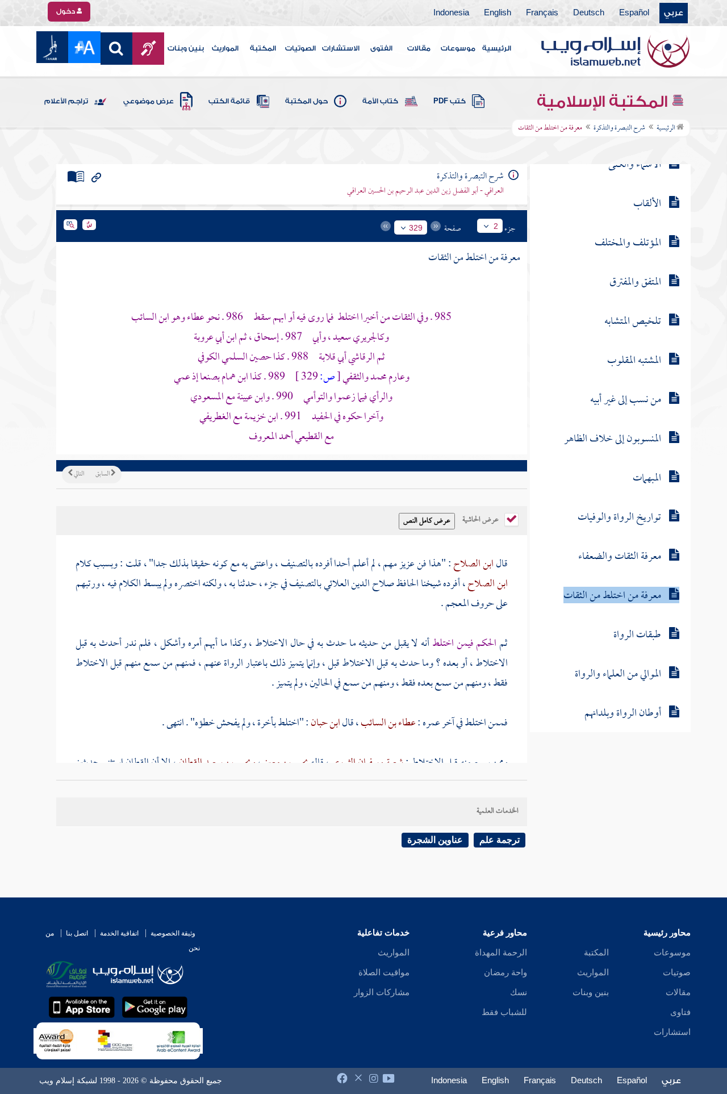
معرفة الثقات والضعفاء (619, 557)
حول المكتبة (306, 101)
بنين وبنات (186, 48)
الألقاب (647, 204)
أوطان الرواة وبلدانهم (622, 714)
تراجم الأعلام (66, 101)
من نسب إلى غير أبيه (625, 400)
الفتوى (381, 48)
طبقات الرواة (637, 635)
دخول (66, 11)
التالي (78, 474)
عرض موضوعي (148, 101)
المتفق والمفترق (635, 283)
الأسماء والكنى (634, 165)
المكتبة (263, 48)
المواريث (225, 48)
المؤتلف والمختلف (628, 243)
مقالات (419, 48)
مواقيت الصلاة (384, 972)
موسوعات (458, 48)
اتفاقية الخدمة (119, 933)
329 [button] (416, 227)
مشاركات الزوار (382, 992)
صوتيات (677, 972)
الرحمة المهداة (501, 952)
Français (542, 13)
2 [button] (496, 226)
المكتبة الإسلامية (604, 102)
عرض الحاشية (481, 518)
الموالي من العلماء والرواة (618, 674)
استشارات (672, 1032)
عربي (673, 13)
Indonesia (451, 13)
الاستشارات (341, 48)
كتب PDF (449, 101)
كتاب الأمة (380, 101)
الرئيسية (496, 48)
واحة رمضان (505, 972)
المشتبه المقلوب (634, 361)
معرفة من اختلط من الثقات (612, 596)
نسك (518, 992)
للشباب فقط (504, 1012)
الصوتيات (300, 48)
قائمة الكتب (229, 101)
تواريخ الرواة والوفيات (619, 518)
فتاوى (680, 1012)
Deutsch (588, 13)
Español (634, 13)
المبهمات (647, 478)
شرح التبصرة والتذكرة (619, 128)
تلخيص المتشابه (632, 322)
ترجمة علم (499, 840)
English (497, 13)
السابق (103, 474)
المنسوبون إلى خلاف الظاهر (612, 439)
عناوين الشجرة (435, 840)
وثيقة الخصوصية (173, 933)
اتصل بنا (77, 933)
